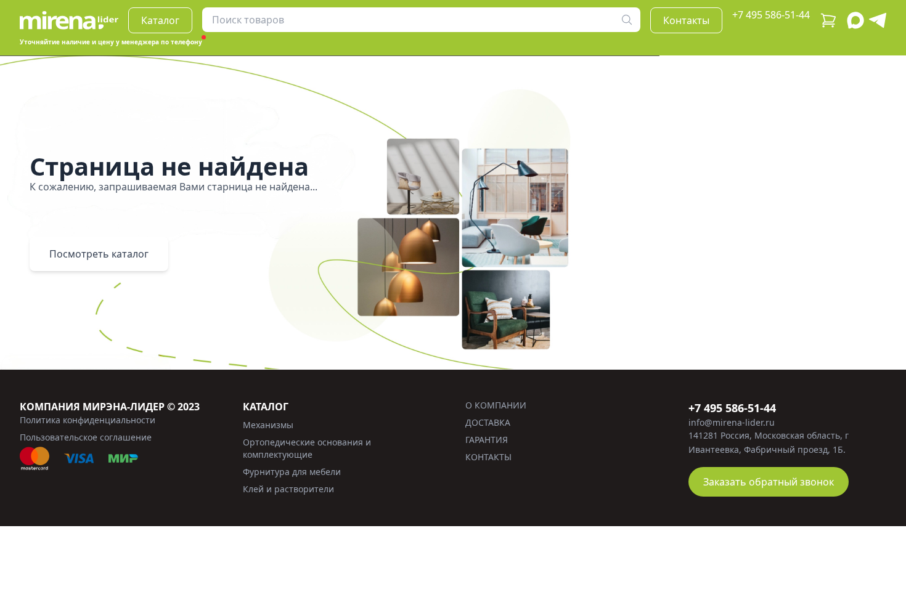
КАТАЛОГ (265, 406)
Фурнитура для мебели (292, 471)
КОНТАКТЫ (488, 457)
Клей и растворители (288, 489)
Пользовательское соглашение (86, 437)
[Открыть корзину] (828, 20)
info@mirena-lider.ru (731, 422)
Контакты (686, 20)
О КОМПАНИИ (495, 405)
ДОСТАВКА (487, 422)
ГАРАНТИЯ (486, 439)
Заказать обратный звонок (768, 482)
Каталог (160, 20)
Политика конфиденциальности (87, 420)
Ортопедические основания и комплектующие (307, 448)
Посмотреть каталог (99, 254)
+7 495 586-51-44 (771, 15)
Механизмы (268, 425)
